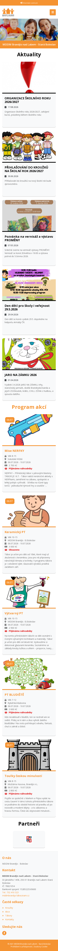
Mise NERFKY (14, 451)
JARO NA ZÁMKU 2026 (21, 375)
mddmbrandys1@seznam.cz (15, 895)
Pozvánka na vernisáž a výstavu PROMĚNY (29, 238)
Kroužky (9, 907)
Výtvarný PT (14, 613)
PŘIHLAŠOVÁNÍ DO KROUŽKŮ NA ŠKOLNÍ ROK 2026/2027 (26, 169)
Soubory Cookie (40, 946)
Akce (7, 911)
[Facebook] (4, 933)
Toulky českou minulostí (23, 776)
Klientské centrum (30, 3)
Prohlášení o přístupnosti (21, 946)
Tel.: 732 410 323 (10, 892)
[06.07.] (29, 429)
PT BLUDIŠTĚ (14, 694)
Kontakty (9, 919)
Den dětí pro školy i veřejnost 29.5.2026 (27, 307)
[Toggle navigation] (53, 12)
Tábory (8, 915)
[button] (1, 29)
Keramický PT (15, 532)
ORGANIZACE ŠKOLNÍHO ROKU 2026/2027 (28, 100)
